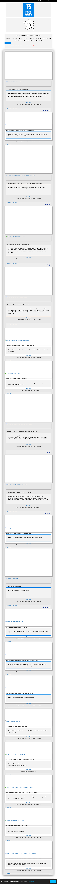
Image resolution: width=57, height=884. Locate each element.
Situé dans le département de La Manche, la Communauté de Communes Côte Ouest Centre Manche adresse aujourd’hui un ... (27, 863)
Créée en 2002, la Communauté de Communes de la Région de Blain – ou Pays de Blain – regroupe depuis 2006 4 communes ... (28, 797)
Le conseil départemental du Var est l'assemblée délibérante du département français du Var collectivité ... (27, 731)
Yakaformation (21, 43)
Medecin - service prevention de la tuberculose (19, 590)
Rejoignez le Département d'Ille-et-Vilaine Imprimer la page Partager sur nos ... (25, 537)
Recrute (28, 102)
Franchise (50, 0)
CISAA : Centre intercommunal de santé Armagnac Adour (21, 697)
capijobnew (14, 43)
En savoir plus (31, 881)
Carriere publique (9, 45)
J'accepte (53, 881)
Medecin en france (44, 43)
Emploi (39, 0)
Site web (9, 108)
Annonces (15, 108)
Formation (45, 0)
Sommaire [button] (8, 43)
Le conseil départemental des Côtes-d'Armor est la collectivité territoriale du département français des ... (27, 350)
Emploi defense (18, 45)
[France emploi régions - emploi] (28, 10)
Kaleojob (28, 43)
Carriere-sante (35, 43)
